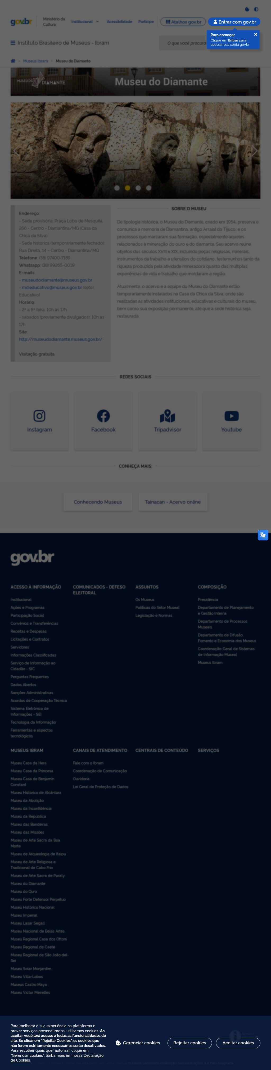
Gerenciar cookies (141, 1042)
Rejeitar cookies (189, 1042)
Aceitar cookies (238, 1042)
